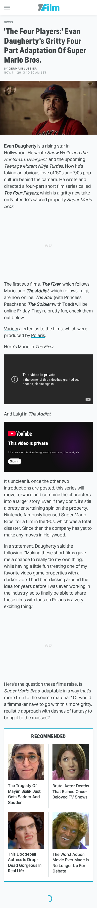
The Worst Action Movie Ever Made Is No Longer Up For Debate (70, 863)
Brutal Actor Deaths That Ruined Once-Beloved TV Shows (70, 791)
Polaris (38, 335)
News (8, 22)
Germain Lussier (23, 68)
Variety (11, 329)
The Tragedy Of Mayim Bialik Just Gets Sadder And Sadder (24, 794)
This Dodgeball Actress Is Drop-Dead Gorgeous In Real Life (25, 862)
